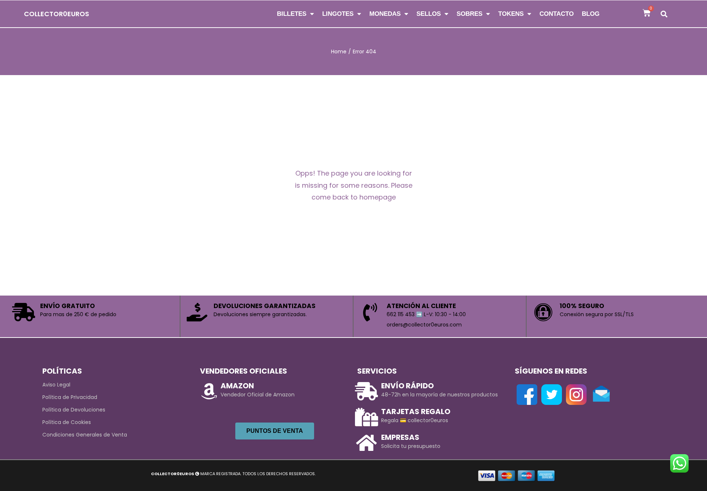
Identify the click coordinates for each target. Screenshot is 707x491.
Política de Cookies (66, 422)
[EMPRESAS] (366, 443)
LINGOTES (338, 13)
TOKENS (511, 13)
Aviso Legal (56, 384)
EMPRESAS (400, 437)
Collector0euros (56, 13)
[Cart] (647, 13)
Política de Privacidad (69, 397)
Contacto (556, 13)
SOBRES (469, 13)
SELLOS (428, 13)
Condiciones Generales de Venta (84, 434)
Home (339, 51)
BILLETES (291, 13)
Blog (590, 13)
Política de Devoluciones (73, 409)
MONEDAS (385, 13)
